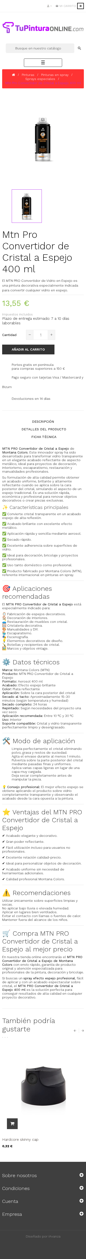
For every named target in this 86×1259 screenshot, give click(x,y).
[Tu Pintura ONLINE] (43, 27)
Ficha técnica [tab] (43, 437)
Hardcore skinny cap (20, 1139)
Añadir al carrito (28, 349)
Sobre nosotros (19, 1175)
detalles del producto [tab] (44, 429)
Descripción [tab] (43, 421)
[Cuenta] (49, 6)
